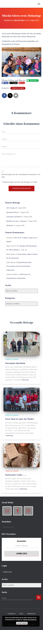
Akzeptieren (22, 623)
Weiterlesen (9, 435)
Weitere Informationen (30, 619)
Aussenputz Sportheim (13, 217)
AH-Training (10, 208)
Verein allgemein (11, 359)
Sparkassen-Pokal (12, 212)
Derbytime (9, 225)
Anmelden (7, 572)
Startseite (11, 614)
